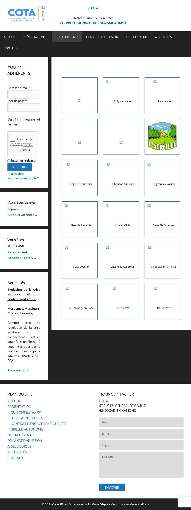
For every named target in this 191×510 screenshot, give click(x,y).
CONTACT (10, 48)
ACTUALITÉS (163, 37)
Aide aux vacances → (22, 215)
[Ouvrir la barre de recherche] (185, 48)
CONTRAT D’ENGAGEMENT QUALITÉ (38, 424)
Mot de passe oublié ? (23, 178)
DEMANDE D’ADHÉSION (102, 37)
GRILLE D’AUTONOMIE (27, 429)
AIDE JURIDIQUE (137, 37)
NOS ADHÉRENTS (67, 37)
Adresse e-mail (18, 88)
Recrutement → (19, 252)
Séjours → (14, 209)
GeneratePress (139, 504)
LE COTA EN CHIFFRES (27, 418)
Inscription (15, 174)
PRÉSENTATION (33, 37)
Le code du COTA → (22, 258)
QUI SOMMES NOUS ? (26, 412)
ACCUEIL (9, 37)
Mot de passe (17, 101)
